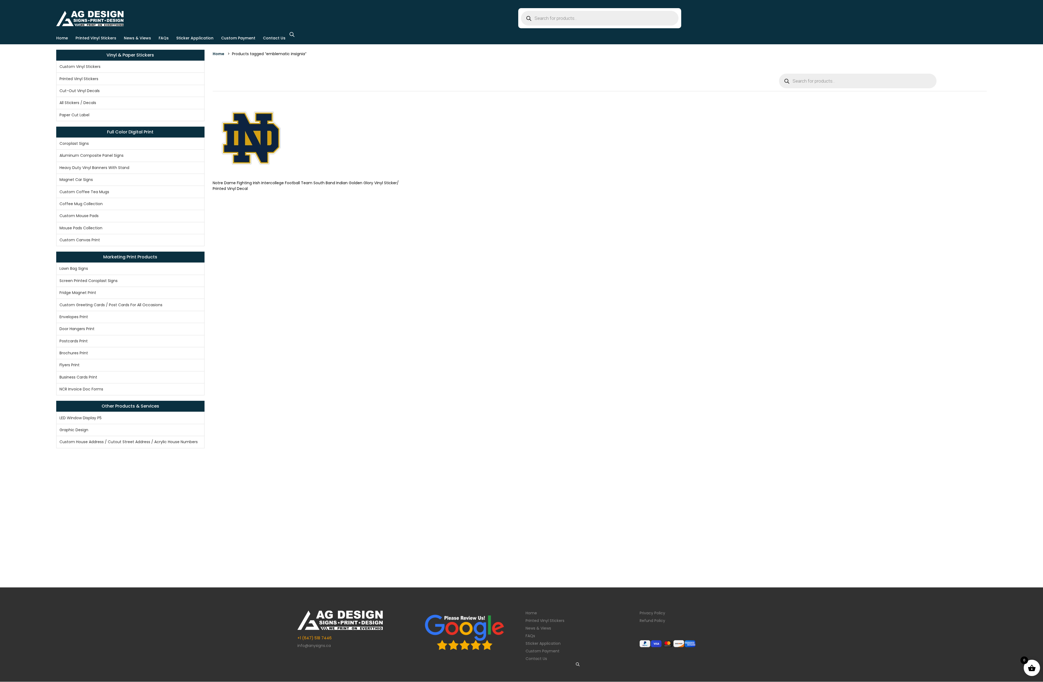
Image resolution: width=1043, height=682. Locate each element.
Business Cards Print (78, 377)
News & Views (137, 38)
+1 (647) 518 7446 (314, 638)
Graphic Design (73, 430)
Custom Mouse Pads (79, 215)
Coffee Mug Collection (81, 204)
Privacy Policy (652, 613)
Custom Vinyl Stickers (79, 66)
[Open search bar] (292, 34)
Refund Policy (652, 620)
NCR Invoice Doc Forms (81, 389)
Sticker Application (194, 38)
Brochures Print (73, 353)
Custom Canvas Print (79, 240)
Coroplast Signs (74, 143)
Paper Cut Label (74, 115)
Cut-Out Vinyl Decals (79, 90)
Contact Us (274, 38)
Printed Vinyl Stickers (96, 38)
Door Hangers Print (77, 328)
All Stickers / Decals (77, 102)
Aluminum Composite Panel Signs (91, 155)
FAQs (164, 38)
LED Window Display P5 (80, 418)
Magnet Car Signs (76, 179)
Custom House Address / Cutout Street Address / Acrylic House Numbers (128, 442)
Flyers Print (69, 365)
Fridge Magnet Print (77, 292)
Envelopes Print (73, 317)
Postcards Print (73, 341)
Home (62, 38)
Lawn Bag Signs (73, 268)
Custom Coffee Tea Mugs (84, 192)
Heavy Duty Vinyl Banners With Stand (94, 167)
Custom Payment (238, 38)
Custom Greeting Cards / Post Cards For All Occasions (110, 305)
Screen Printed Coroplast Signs (88, 280)
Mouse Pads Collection (80, 228)
